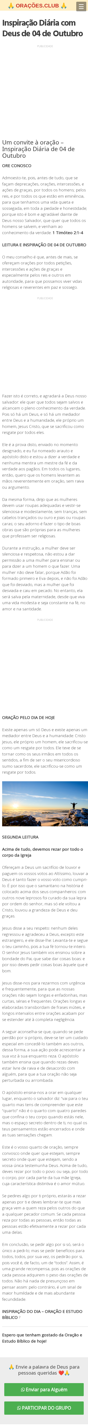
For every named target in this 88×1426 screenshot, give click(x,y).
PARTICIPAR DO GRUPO (46, 1408)
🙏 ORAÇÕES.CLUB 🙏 (37, 6)
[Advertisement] (44, 93)
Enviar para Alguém (46, 1389)
